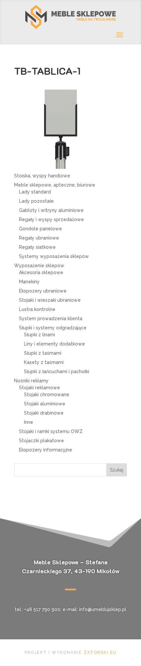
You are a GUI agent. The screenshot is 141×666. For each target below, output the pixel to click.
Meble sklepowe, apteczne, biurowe (54, 185)
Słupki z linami (39, 334)
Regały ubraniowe (39, 238)
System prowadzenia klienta (50, 318)
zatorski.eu (100, 652)
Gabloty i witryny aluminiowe (51, 210)
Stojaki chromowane (46, 394)
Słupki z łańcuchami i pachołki (56, 371)
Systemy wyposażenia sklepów (54, 256)
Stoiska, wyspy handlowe (42, 175)
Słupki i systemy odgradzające (53, 327)
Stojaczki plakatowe (41, 440)
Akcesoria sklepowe (41, 272)
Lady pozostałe (36, 201)
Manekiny (29, 281)
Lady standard (35, 191)
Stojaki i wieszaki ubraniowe (50, 300)
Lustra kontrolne (37, 309)
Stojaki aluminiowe (44, 403)
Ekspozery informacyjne (45, 449)
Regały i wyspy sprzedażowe (51, 219)
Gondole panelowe (40, 228)
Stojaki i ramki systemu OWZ (51, 431)
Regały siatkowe (37, 247)
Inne (28, 422)
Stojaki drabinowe (44, 413)
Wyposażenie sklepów (39, 265)
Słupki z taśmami (42, 353)
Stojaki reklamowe (39, 387)
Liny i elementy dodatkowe (54, 343)
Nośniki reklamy (31, 380)
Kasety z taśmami (44, 362)
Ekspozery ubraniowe (43, 291)
